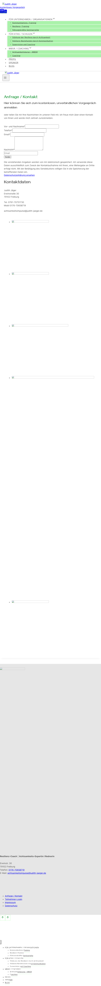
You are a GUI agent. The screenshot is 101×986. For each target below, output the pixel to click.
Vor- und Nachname (14, 126)
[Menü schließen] (0, 942)
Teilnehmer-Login (13, 899)
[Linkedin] (5, 12)
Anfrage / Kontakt (13, 896)
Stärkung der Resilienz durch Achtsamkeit (31, 37)
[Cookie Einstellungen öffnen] (18, 938)
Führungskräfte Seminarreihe (25, 30)
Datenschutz (11, 906)
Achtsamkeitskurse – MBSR (25, 52)
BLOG (11, 66)
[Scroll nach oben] (2, 918)
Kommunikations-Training (24, 22)
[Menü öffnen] (5, 78)
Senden (7, 157)
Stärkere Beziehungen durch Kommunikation (32, 41)
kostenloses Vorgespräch (12, 7)
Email (7, 134)
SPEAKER (13, 62)
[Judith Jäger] (9, 4)
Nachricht (9, 149)
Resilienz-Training (20, 26)
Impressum (10, 902)
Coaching (16, 55)
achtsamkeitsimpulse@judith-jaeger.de (27, 873)
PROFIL (12, 59)
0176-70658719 (17, 870)
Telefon (8, 130)
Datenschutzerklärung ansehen (19, 175)
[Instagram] (2, 12)
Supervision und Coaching (23, 44)
